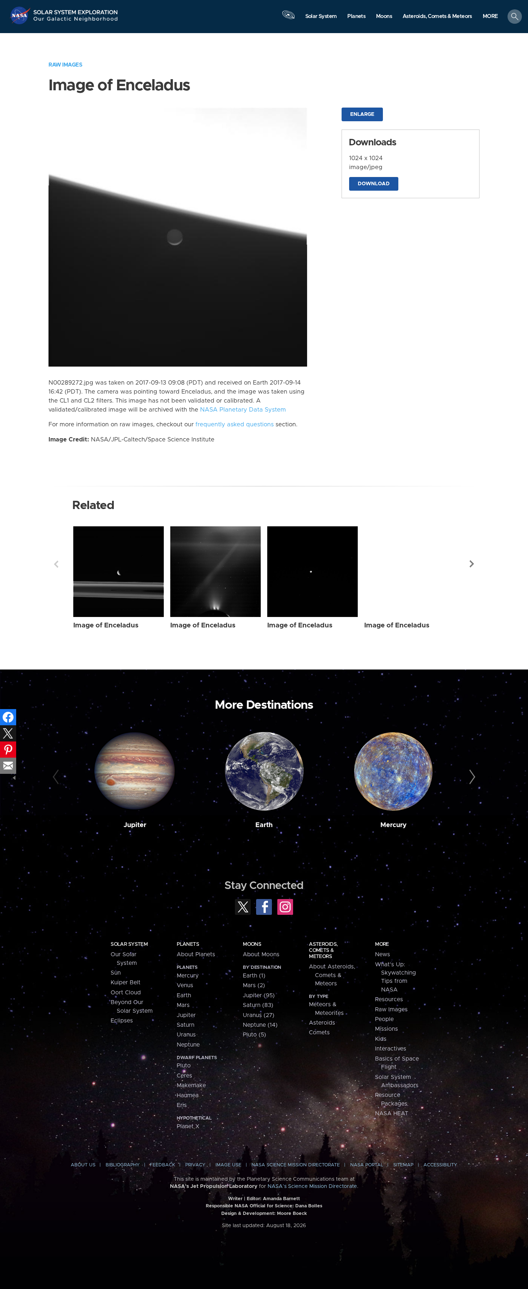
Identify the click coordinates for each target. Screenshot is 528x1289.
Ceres (184, 1076)
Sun (116, 973)
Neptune (188, 1045)
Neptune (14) (260, 1025)
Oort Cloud (126, 992)
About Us (83, 1165)
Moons (252, 944)
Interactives (390, 1049)
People (384, 1019)
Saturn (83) (258, 1005)
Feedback (162, 1165)
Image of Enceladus (106, 625)
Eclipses (122, 1021)
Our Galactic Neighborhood (76, 20)
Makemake (191, 1085)
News (382, 954)
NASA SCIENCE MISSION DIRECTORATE (295, 1165)
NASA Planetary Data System (243, 410)
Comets (319, 1032)
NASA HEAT (391, 1113)
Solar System (129, 944)
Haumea (188, 1095)
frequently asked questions (234, 424)
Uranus (186, 1035)
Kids (380, 1039)
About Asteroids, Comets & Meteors (332, 975)
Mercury (393, 825)
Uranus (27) (258, 1015)
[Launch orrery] (288, 18)
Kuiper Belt (125, 982)
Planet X (188, 1126)
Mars (183, 1005)
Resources (389, 999)
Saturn (185, 1025)
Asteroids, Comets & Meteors (323, 950)
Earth (264, 825)
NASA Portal (366, 1165)
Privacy (195, 1165)
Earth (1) (254, 976)
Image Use (228, 1165)
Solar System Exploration (76, 10)
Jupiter (135, 825)
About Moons (261, 954)
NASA (21, 15)
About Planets (196, 954)
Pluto (184, 1065)
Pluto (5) (254, 1035)
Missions (386, 1029)
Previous (56, 564)
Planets (188, 944)
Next (472, 564)
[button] (490, 16)
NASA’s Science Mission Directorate (312, 1186)
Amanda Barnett (281, 1199)
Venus (185, 985)
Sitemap (403, 1165)
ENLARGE (362, 114)
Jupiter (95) (259, 995)
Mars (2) (254, 985)
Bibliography (123, 1165)
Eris (182, 1105)
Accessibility (440, 1165)
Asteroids (322, 1023)
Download (374, 183)
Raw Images (65, 65)
